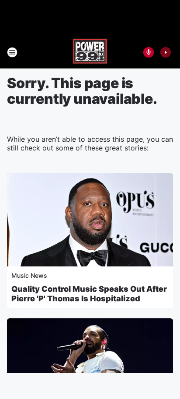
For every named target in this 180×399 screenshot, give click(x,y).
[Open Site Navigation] (12, 52)
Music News (29, 275)
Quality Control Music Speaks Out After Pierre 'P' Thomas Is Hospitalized (89, 293)
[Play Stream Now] (165, 52)
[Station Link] (90, 52)
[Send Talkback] (148, 52)
